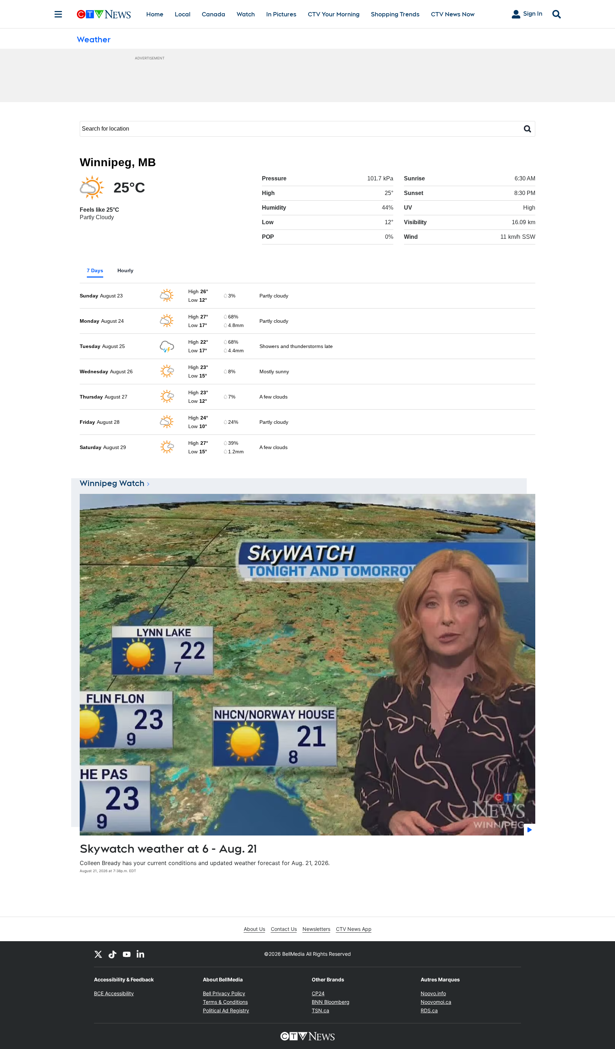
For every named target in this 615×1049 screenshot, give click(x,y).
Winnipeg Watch (112, 483)
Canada (213, 14)
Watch (246, 14)
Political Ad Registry (226, 1010)
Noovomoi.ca (436, 1002)
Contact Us (284, 929)
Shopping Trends (395, 14)
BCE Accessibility (114, 993)
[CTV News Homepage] (104, 14)
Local (182, 14)
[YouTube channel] (126, 954)
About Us (254, 929)
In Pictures (281, 14)
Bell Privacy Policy (224, 993)
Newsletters (316, 929)
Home (154, 14)
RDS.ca (429, 1010)
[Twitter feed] (98, 954)
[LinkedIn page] (141, 954)
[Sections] (58, 14)
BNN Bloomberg (330, 1002)
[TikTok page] (112, 954)
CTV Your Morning (333, 14)
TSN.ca (320, 1010)
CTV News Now (452, 14)
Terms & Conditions (225, 1002)
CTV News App (354, 929)
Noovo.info (433, 993)
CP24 (318, 993)
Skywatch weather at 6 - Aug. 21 (168, 848)
